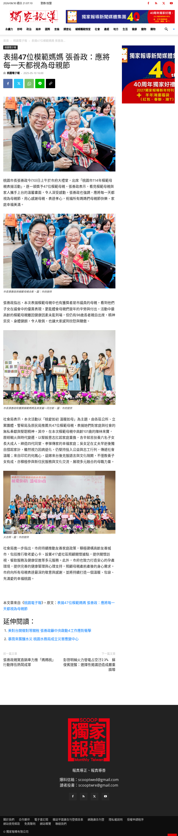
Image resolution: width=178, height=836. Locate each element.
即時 (19, 29)
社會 (97, 29)
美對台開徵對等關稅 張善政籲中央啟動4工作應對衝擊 (49, 630)
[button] (168, 29)
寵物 (143, 29)
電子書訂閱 (41, 820)
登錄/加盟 (46, 3)
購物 (153, 29)
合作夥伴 (24, 820)
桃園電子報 (20, 41)
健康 (134, 29)
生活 (125, 29)
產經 (106, 29)
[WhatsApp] (29, 83)
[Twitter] (163, 3)
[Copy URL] (50, 83)
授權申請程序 (135, 820)
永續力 (9, 29)
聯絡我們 (61, 824)
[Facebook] (148, 3)
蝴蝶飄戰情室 (83, 29)
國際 (47, 29)
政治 (29, 29)
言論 (56, 29)
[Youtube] (171, 3)
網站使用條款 (11, 824)
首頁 (6, 41)
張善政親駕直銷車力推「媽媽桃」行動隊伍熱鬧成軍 (29, 662)
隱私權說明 (116, 820)
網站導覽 (45, 824)
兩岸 (38, 29)
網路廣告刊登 (96, 820)
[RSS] (156, 3)
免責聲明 (29, 824)
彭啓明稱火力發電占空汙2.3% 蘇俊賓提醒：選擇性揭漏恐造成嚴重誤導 (89, 665)
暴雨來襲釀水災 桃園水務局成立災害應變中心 (43, 639)
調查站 (67, 29)
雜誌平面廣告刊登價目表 (68, 820)
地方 (115, 29)
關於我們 (8, 820)
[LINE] (39, 83)
